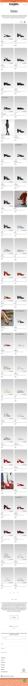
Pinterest (3, 664)
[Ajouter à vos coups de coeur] (13, 41)
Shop (2, 643)
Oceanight (3, 114)
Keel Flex (3, 137)
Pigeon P (3, 350)
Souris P (3, 327)
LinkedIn (3, 667)
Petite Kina (16, 444)
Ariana (16, 65)
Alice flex (16, 137)
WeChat (3, 669)
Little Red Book (4, 671)
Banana (3, 65)
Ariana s (3, 444)
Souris (15, 327)
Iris (15, 114)
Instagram (3, 657)
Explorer (2, 648)
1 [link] (10, 592)
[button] (1, 4)
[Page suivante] (17, 592)
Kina (15, 232)
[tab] (2, 88)
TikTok (2, 660)
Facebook (3, 662)
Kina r (2, 89)
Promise (3, 421)
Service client (4, 652)
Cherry (2, 184)
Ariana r (16, 89)
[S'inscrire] (24, 637)
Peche (2, 41)
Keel (2, 280)
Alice (15, 41)
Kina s (2, 161)
